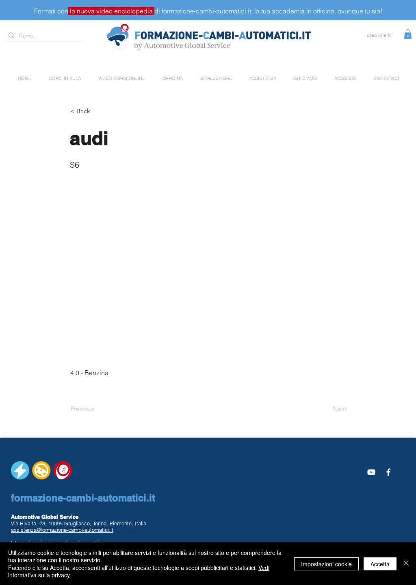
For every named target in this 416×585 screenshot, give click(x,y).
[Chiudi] (406, 564)
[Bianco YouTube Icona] (371, 472)
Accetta (380, 564)
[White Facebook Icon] (388, 472)
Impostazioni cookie (326, 564)
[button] (408, 34)
